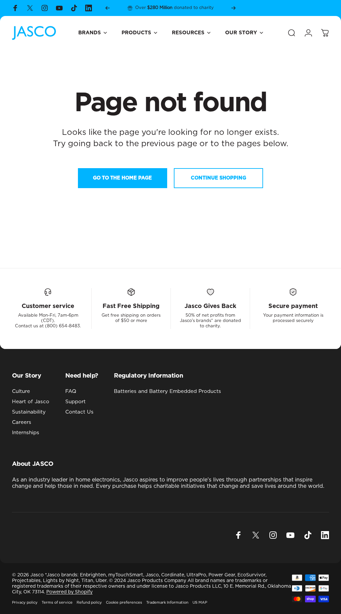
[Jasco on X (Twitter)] (30, 8)
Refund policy (89, 602)
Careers (21, 422)
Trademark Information (167, 602)
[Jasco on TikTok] (74, 8)
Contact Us (79, 412)
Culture (21, 391)
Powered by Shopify (69, 592)
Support (75, 401)
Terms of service (57, 602)
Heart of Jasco (30, 401)
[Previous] (107, 8)
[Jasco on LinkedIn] (88, 8)
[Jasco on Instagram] (44, 8)
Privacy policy (25, 602)
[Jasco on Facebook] (15, 8)
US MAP (199, 602)
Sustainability (29, 412)
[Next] (233, 8)
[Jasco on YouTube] (59, 8)
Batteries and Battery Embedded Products (167, 391)
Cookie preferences (124, 602)
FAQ (70, 391)
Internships (25, 432)
